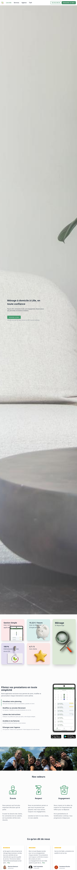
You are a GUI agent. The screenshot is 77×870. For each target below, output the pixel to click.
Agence (24, 3)
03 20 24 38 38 (56, 3)
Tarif (30, 3)
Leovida (8, 3)
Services (16, 3)
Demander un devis (69, 3)
